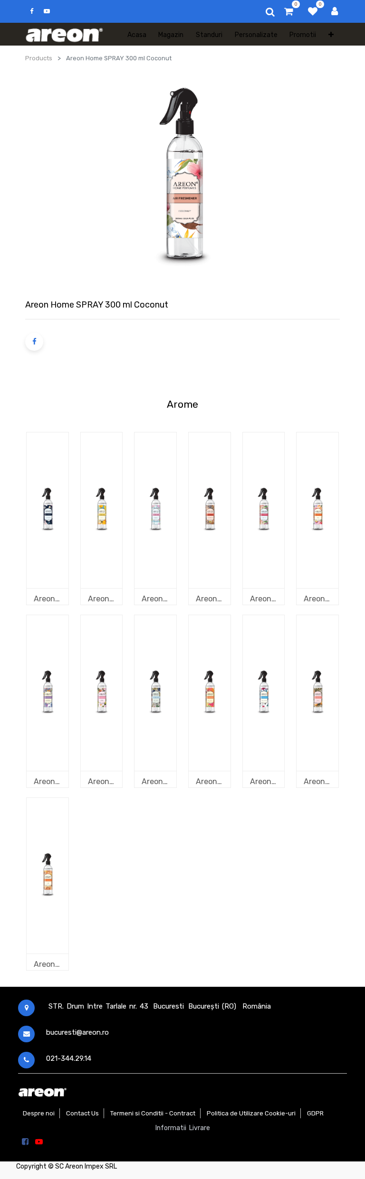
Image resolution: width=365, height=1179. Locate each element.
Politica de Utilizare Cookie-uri (251, 1113)
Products (38, 58)
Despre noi (39, 1113)
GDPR (315, 1113)
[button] (331, 34)
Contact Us (82, 1113)
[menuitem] (137, 34)
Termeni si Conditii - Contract (152, 1113)
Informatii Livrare (182, 1128)
